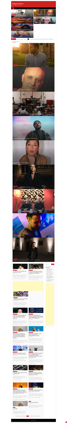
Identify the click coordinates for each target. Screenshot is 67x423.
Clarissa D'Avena (31, 279)
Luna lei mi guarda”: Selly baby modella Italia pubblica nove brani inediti (22, 36)
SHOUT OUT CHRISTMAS (37, 324)
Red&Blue (39, 397)
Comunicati (19, 8)
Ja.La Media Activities (16, 399)
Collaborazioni (38, 8)
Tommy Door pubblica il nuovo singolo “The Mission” (19, 15)
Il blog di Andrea (17, 3)
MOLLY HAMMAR (23, 399)
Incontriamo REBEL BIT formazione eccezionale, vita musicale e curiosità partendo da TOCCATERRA (35, 272)
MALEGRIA (33, 397)
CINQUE (33, 363)
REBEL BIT (34, 279)
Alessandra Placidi (16, 360)
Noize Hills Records (36, 397)
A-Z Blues (31, 324)
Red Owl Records (21, 278)
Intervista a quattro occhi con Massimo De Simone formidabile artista (49, 15)
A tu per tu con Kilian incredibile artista (18, 235)
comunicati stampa (14, 14)
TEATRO (23, 278)
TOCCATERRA (36, 279)
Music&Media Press (17, 278)
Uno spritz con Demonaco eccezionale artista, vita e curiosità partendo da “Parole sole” (50, 22)
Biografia (14, 407)
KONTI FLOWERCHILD (33, 402)
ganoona (30, 397)
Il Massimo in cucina (20, 360)
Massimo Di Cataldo (24, 360)
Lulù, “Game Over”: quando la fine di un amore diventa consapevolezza (21, 29)
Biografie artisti (33, 8)
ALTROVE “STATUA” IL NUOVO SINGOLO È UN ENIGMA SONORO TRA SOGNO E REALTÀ (35, 373)
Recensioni (28, 8)
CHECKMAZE (31, 363)
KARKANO (17, 324)
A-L (14, 278)
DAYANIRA (15, 408)
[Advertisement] (28, 286)
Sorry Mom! (35, 363)
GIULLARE (15, 324)
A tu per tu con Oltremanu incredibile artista (19, 65)
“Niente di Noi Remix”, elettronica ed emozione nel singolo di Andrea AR (49, 269)
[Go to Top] (66, 422)
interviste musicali (36, 19)
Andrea (16, 8)
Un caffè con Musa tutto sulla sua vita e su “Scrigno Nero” (21, 162)
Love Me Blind (19, 399)
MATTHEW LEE (33, 324)
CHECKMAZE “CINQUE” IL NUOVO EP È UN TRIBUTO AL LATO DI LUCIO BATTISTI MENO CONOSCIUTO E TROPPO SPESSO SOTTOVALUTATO (36, 355)
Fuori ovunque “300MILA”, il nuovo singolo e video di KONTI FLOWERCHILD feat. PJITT (35, 334)
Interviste (24, 8)
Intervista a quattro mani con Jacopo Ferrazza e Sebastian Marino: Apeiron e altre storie (25, 211)
